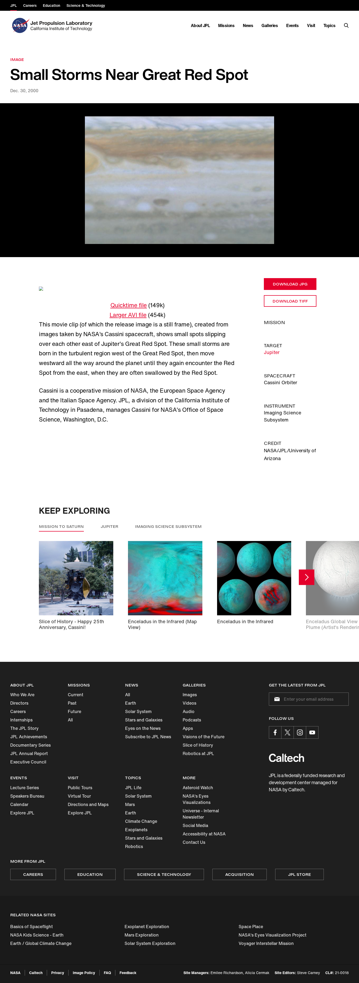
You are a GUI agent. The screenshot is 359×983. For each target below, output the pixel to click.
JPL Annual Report (29, 753)
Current (75, 694)
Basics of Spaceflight (31, 926)
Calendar (19, 804)
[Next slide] (306, 577)
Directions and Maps (88, 804)
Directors (19, 703)
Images (190, 694)
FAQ (107, 972)
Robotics (134, 846)
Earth (130, 703)
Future (74, 711)
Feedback (128, 972)
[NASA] (19, 25)
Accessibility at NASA (204, 834)
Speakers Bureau (27, 796)
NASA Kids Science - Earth (37, 935)
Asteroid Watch (198, 787)
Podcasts (192, 720)
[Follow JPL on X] (287, 732)
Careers (18, 711)
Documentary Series (30, 745)
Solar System (138, 711)
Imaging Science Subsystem (168, 526)
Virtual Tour (79, 796)
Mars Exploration (142, 935)
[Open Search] (346, 25)
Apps (188, 728)
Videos (189, 703)
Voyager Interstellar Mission (266, 943)
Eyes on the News (143, 728)
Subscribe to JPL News (148, 737)
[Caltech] (286, 757)
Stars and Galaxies (143, 720)
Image (17, 59)
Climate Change (141, 821)
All (70, 720)
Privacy (57, 972)
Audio (188, 711)
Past (72, 703)
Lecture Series (24, 787)
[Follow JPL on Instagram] (300, 732)
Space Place (251, 926)
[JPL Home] (62, 25)
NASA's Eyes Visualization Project (272, 935)
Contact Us (194, 842)
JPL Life (133, 787)
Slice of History (198, 745)
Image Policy (84, 972)
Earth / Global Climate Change (40, 943)
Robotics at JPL (198, 753)
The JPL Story (24, 728)
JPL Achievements (28, 737)
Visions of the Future (203, 737)
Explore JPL (22, 813)
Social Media (195, 825)
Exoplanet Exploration (147, 926)
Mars (130, 804)
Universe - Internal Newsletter (201, 814)
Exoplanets (136, 829)
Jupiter (272, 352)
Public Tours (80, 787)
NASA (15, 972)
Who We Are (22, 694)
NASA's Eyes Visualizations (197, 799)
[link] (179, 180)
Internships (21, 720)
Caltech (36, 972)
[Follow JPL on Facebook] (275, 732)
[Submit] (276, 699)
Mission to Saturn (61, 526)
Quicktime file (128, 305)
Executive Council (28, 762)
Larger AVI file (128, 315)
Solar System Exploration (150, 943)
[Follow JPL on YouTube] (312, 732)
